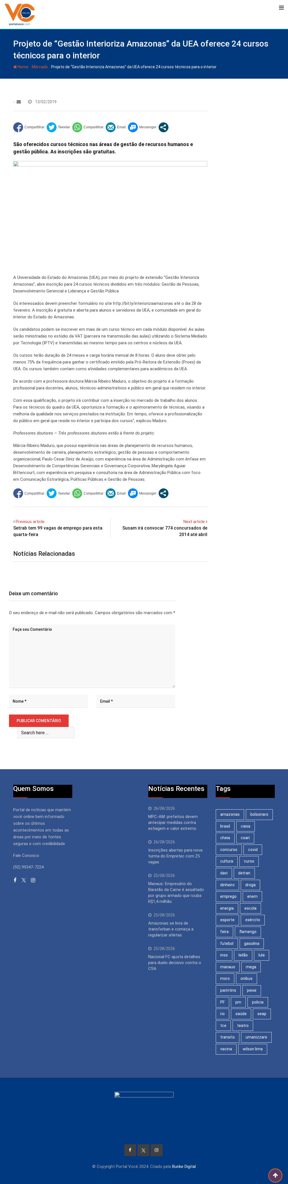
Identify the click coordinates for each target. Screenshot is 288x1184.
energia (227, 908)
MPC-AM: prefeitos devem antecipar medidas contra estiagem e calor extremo (173, 822)
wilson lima (253, 1049)
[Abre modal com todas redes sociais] (163, 127)
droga (250, 885)
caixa (245, 826)
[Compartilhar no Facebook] (28, 127)
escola (250, 908)
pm (238, 1002)
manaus (227, 967)
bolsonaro (259, 814)
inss (224, 955)
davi (224, 873)
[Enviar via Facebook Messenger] (142, 127)
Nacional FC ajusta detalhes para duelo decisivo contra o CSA (174, 962)
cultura (226, 861)
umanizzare (256, 1037)
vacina (226, 1049)
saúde (241, 1013)
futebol (226, 943)
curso (249, 861)
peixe (251, 990)
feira (224, 931)
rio (222, 1013)
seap (261, 1013)
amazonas (230, 814)
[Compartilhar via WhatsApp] (88, 127)
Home (22, 67)
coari (245, 837)
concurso (228, 849)
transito (227, 1037)
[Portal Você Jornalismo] (18, 101)
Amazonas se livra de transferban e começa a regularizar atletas (171, 929)
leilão (243, 955)
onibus (246, 978)
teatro (243, 1025)
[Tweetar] (58, 127)
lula (261, 955)
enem (252, 896)
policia (258, 1002)
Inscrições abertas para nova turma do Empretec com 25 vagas (175, 856)
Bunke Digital (184, 1166)
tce (223, 1025)
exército (252, 920)
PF (222, 1002)
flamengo (247, 931)
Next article (194, 521)
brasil (225, 826)
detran (244, 873)
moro (225, 978)
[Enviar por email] (116, 127)
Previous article (30, 521)
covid (253, 849)
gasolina (251, 943)
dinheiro (227, 885)
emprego (228, 896)
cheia (225, 837)
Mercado (40, 67)
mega (251, 967)
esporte (227, 920)
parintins (228, 990)
